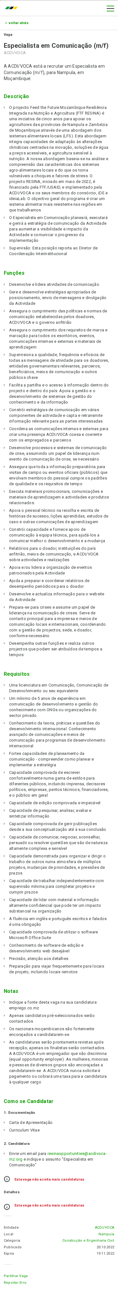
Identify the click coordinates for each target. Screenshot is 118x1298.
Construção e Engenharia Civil (88, 1240)
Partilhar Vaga (16, 1276)
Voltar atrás (19, 23)
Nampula (106, 1234)
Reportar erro (15, 1283)
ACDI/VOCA (104, 1228)
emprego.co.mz (13, 8)
